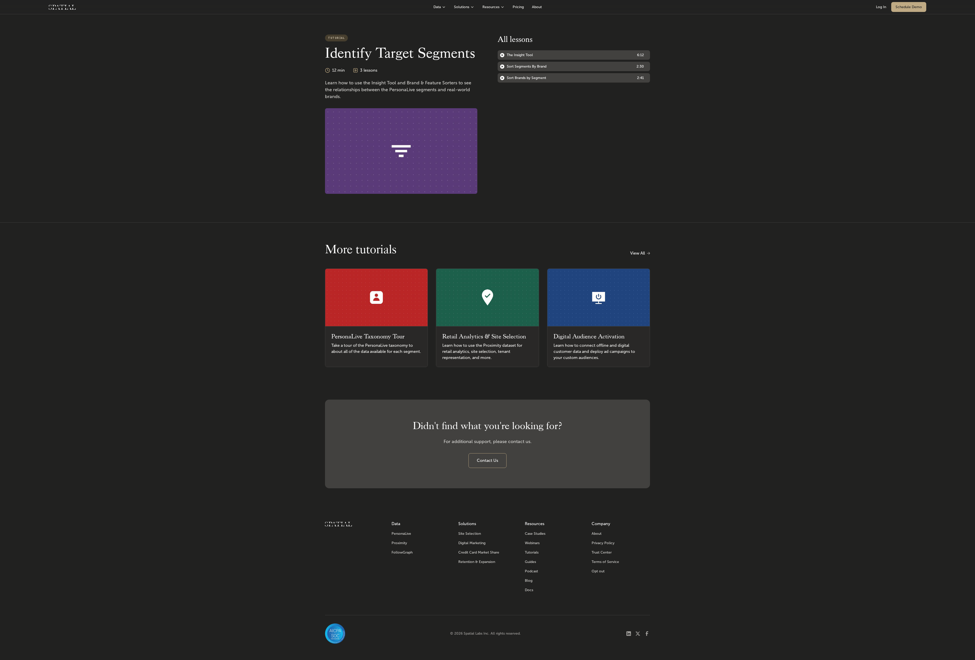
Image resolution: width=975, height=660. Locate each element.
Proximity (399, 543)
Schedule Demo (909, 7)
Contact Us (487, 460)
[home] (62, 7)
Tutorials (532, 552)
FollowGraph (402, 552)
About (537, 7)
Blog (528, 581)
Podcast (531, 571)
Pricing (518, 7)
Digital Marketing (471, 543)
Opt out (598, 571)
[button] (439, 7)
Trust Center (602, 552)
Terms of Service (605, 562)
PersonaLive (401, 534)
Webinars (532, 543)
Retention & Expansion (476, 562)
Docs (529, 590)
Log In (881, 7)
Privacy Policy (603, 543)
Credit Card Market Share (478, 552)
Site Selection (469, 534)
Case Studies (535, 534)
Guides (530, 562)
